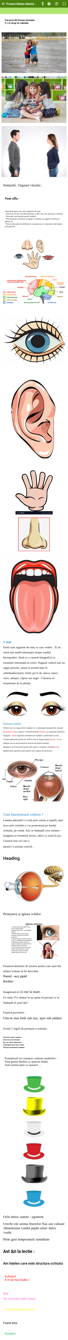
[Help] (56, 4)
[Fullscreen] (64, 4)
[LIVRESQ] (42, 4)
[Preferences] (49, 4)
